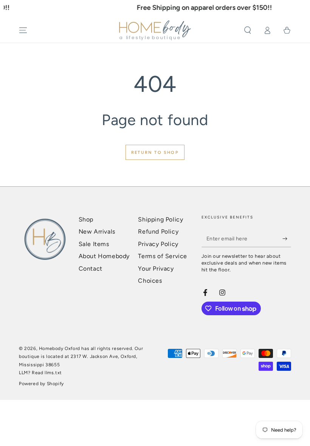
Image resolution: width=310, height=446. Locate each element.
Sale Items (94, 244)
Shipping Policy (160, 219)
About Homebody (104, 256)
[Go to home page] (155, 30)
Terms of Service (162, 256)
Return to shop (155, 152)
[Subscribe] (286, 238)
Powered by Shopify (41, 383)
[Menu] (23, 30)
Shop (86, 219)
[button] (247, 30)
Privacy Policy (158, 244)
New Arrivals (97, 231)
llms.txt (53, 372)
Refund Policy (158, 231)
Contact (90, 268)
